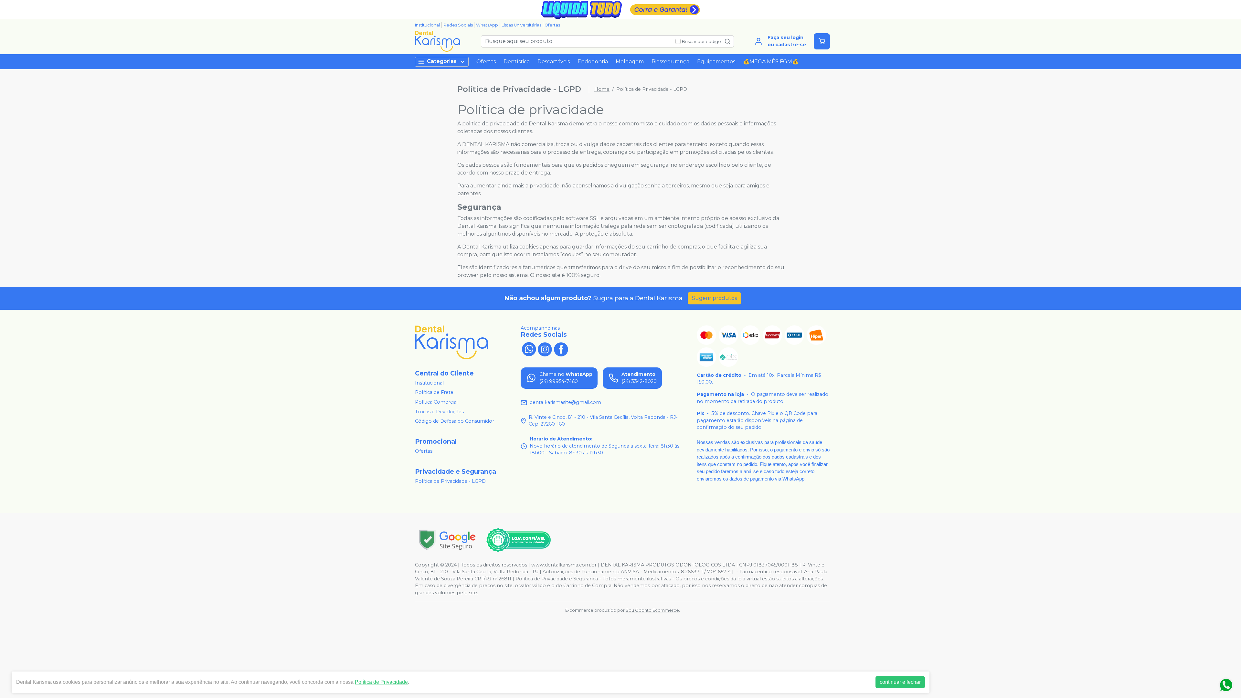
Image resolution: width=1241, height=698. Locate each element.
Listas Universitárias (521, 25)
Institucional (427, 25)
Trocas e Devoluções (439, 412)
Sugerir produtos (714, 298)
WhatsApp (487, 25)
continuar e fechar (900, 682)
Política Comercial (436, 402)
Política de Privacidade (381, 682)
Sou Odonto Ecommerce (652, 610)
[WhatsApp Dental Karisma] (529, 349)
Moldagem (630, 61)
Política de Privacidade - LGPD (450, 481)
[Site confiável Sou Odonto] (518, 540)
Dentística (517, 61)
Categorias (442, 61)
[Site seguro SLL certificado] (447, 539)
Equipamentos (716, 61)
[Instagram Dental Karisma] (545, 349)
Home (602, 89)
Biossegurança (670, 61)
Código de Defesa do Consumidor (454, 421)
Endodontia (593, 61)
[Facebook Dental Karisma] (561, 349)
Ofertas (552, 25)
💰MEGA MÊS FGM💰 (771, 61)
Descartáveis (553, 61)
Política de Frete (434, 393)
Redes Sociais (458, 25)
